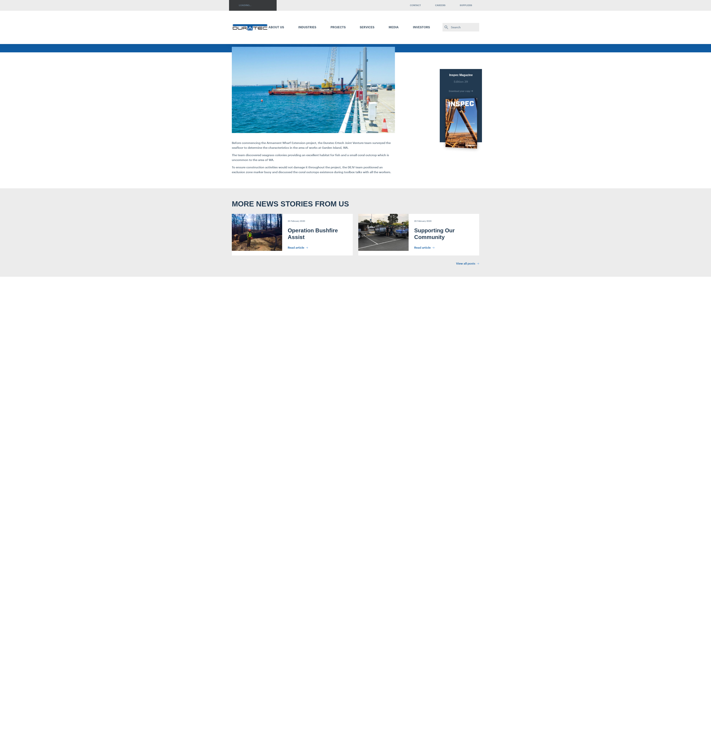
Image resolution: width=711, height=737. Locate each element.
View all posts (466, 263)
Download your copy (460, 91)
